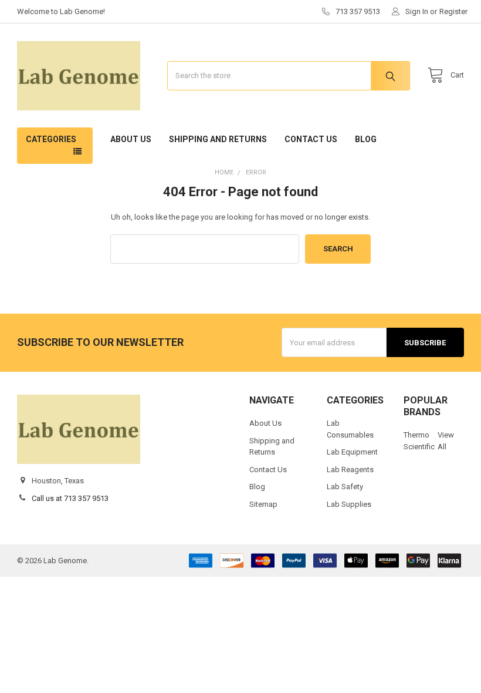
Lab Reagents (350, 469)
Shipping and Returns (218, 139)
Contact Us (310, 139)
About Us (130, 139)
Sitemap (263, 504)
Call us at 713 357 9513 (70, 498)
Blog (366, 139)
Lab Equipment (352, 452)
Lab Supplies (349, 504)
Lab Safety (345, 486)
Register (453, 11)
